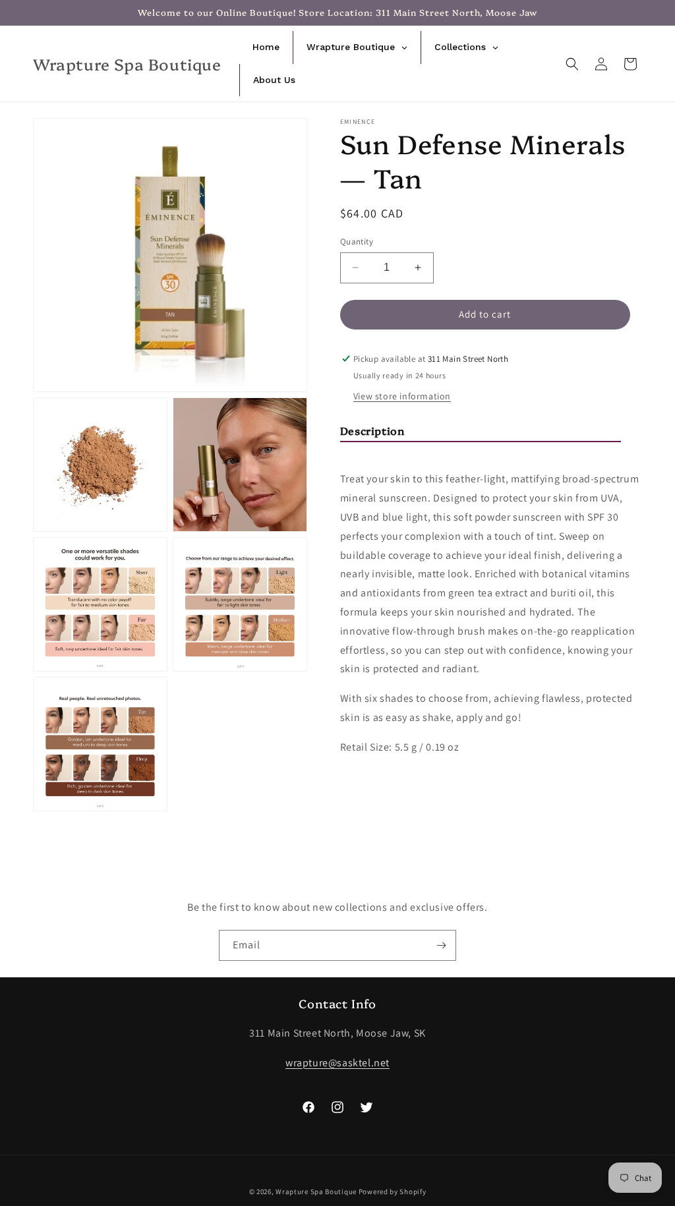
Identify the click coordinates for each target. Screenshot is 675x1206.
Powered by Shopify (392, 1191)
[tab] (480, 433)
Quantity (356, 241)
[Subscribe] (440, 945)
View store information (402, 396)
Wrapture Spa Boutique (316, 1191)
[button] (572, 63)
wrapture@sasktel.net (337, 1063)
